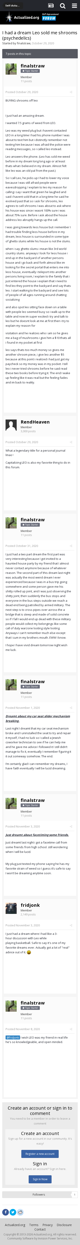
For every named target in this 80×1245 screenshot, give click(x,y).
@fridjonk (13, 1037)
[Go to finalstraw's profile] (11, 69)
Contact (40, 1229)
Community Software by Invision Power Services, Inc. (40, 1238)
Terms (33, 1225)
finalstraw (23, 43)
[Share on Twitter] (13, 1212)
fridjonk (30, 905)
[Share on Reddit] (20, 1211)
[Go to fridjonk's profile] (11, 908)
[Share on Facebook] (5, 1212)
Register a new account (40, 1154)
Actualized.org (15, 1225)
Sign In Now (40, 1179)
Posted (22, 92)
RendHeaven (35, 422)
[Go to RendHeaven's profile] (11, 425)
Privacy (47, 1225)
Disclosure (64, 1225)
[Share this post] (71, 92)
